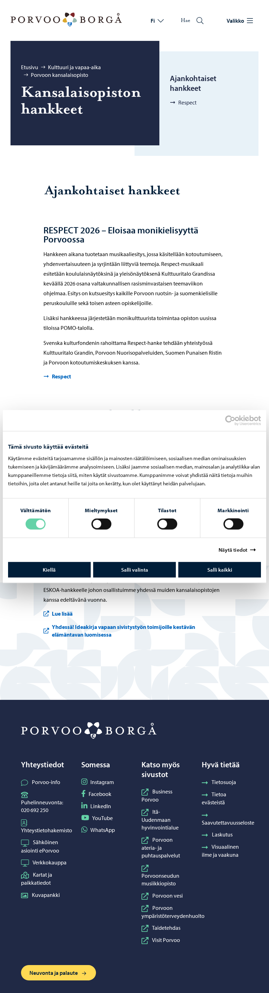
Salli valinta (134, 569)
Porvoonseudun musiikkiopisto (160, 879)
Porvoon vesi (167, 895)
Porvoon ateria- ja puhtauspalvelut (161, 847)
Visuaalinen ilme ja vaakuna (220, 850)
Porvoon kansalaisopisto (59, 74)
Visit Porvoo (166, 939)
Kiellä (49, 569)
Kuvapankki (46, 894)
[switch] (101, 524)
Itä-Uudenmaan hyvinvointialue (160, 819)
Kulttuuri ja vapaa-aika (74, 67)
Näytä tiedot (233, 549)
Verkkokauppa (50, 862)
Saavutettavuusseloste (228, 822)
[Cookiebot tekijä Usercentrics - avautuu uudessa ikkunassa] (236, 420)
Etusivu (29, 67)
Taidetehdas (166, 927)
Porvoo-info (46, 781)
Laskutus (222, 834)
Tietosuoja (224, 781)
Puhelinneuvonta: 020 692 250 (42, 806)
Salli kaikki (219, 569)
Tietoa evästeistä (214, 798)
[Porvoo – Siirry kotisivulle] (66, 19)
